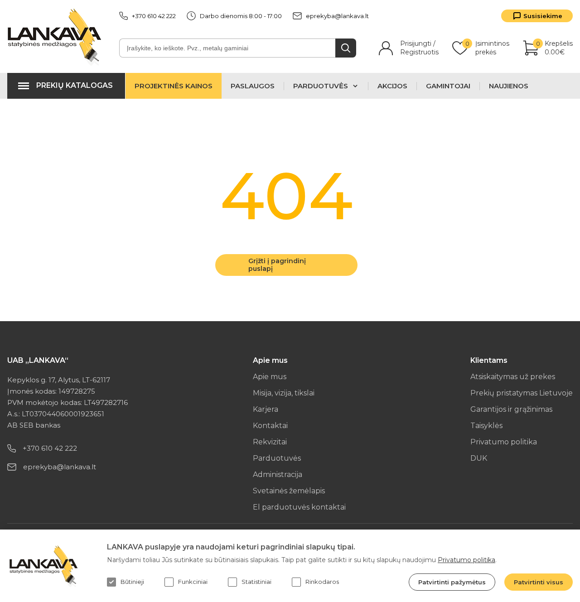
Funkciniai (193, 581)
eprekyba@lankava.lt (337, 15)
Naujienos (508, 86)
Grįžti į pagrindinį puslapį (277, 265)
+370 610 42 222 (154, 15)
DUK (478, 458)
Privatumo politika (503, 442)
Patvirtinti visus (538, 582)
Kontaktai (270, 425)
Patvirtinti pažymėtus (452, 582)
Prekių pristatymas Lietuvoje (521, 393)
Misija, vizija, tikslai (283, 393)
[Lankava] (56, 36)
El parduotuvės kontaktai (299, 507)
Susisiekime (542, 15)
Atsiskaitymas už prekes (512, 376)
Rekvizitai (270, 442)
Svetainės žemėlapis (289, 490)
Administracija (277, 474)
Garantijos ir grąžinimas (511, 409)
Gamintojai (448, 86)
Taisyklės (486, 425)
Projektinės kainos (174, 86)
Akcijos (392, 86)
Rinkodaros (322, 581)
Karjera (265, 409)
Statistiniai (256, 581)
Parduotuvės (277, 458)
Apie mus (269, 376)
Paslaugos (253, 86)
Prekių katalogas (74, 85)
